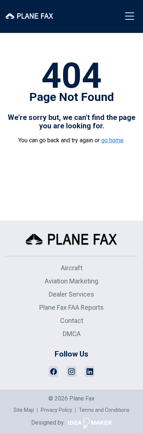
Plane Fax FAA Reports (71, 307)
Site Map (24, 410)
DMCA (72, 334)
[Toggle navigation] (129, 16)
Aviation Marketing (71, 281)
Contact (71, 320)
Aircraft (71, 268)
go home (112, 140)
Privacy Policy (56, 410)
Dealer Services (71, 294)
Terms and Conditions (104, 410)
